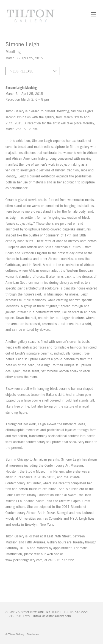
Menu (93, 17)
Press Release (21, 71)
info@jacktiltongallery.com (52, 616)
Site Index (33, 634)
